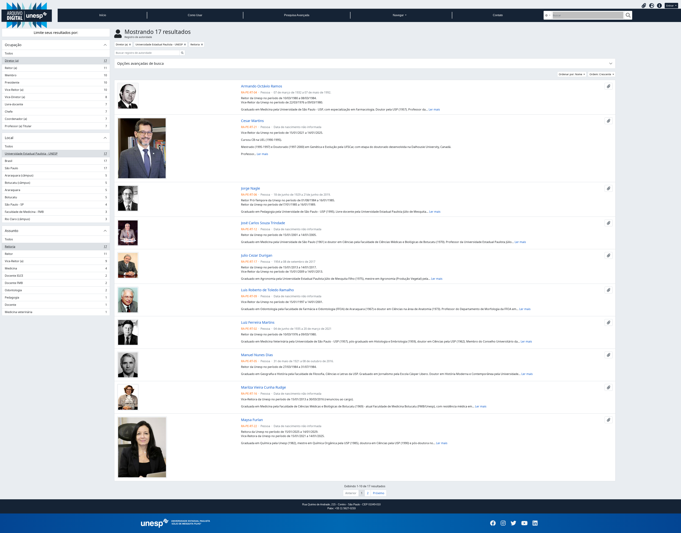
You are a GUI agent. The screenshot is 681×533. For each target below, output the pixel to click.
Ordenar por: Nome (571, 74)
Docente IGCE (56, 276)
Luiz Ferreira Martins (258, 322)
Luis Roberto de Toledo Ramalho (267, 290)
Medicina (56, 269)
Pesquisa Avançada (296, 15)
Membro (56, 76)
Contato (498, 15)
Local (9, 137)
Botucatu (56, 198)
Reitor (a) (56, 69)
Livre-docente (56, 105)
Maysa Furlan (252, 420)
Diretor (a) (56, 61)
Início (102, 15)
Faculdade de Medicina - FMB (56, 213)
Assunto (11, 230)
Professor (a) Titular (56, 127)
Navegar (398, 15)
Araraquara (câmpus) (56, 176)
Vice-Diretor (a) (56, 98)
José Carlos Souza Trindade (263, 223)
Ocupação (13, 44)
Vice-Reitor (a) (56, 90)
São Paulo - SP (56, 205)
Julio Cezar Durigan (256, 255)
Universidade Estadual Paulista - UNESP (56, 154)
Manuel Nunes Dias (257, 355)
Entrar (670, 5)
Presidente (56, 83)
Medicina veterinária (56, 313)
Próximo (378, 493)
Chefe (56, 112)
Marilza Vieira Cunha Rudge (263, 387)
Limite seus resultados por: (56, 32)
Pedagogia (56, 298)
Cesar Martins (252, 121)
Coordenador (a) (56, 120)
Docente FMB (56, 284)
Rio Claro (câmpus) (56, 220)
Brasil (56, 162)
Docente (56, 305)
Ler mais (434, 109)
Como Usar (195, 15)
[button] (644, 6)
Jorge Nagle (250, 188)
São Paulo (56, 169)
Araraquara (56, 191)
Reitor (56, 255)
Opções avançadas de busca (140, 63)
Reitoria (56, 247)
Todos (9, 53)
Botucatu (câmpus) (56, 183)
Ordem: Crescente (600, 74)
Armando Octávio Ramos (261, 86)
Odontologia (56, 291)
